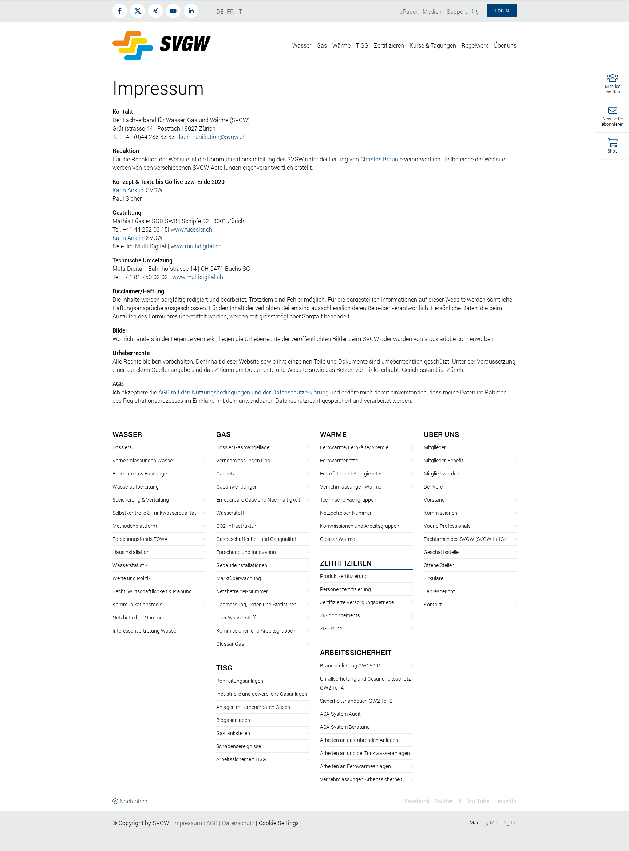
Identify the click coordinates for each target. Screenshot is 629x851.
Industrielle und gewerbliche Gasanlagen (261, 693)
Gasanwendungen (237, 486)
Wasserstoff (230, 512)
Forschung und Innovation (246, 552)
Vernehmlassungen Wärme (350, 486)
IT (239, 11)
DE (219, 11)
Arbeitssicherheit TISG (241, 759)
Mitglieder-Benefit (443, 460)
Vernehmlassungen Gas (243, 460)
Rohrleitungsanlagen (239, 680)
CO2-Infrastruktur (236, 525)
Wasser (127, 434)
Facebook (417, 801)
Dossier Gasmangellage (242, 447)
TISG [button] (362, 45)
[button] (612, 84)
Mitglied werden (441, 473)
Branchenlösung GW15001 (350, 665)
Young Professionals (447, 525)
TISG (224, 667)
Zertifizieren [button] (389, 45)
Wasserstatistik (130, 565)
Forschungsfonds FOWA (140, 538)
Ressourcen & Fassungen (141, 473)
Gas (223, 434)
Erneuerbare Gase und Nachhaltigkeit (258, 499)
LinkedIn (505, 801)
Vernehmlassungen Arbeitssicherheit (361, 779)
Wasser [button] (301, 45)
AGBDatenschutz (230, 823)
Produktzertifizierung (344, 576)
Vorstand (434, 499)
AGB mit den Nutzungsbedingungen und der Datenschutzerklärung (243, 392)
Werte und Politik (131, 578)
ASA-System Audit (340, 713)
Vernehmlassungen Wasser (143, 460)
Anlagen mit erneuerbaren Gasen (253, 706)
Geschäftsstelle (441, 552)
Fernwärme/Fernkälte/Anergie (354, 447)
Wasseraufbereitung (135, 486)
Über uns (441, 434)
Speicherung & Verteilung (140, 499)
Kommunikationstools (137, 604)
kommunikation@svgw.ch (212, 136)
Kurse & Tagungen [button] (433, 45)
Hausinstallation (131, 552)
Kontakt (433, 604)
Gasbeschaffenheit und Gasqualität (256, 538)
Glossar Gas (230, 643)
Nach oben (132, 801)
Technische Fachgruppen (348, 499)
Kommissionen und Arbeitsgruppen (256, 630)
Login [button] (502, 10)
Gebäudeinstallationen (241, 565)
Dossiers (122, 447)
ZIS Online (331, 628)
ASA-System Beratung (345, 726)
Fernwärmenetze (339, 460)
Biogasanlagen (233, 719)
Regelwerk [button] (475, 45)
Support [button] (457, 11)
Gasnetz (225, 473)
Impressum (187, 823)
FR (230, 11)
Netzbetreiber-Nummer (138, 617)
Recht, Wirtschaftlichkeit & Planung (152, 591)
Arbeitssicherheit (356, 652)
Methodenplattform (134, 525)
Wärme (333, 434)
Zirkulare (433, 578)
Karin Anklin (127, 190)
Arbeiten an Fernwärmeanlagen (355, 766)
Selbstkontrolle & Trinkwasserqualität (154, 512)
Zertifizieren (346, 562)
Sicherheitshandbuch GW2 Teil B (356, 700)
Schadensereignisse (238, 746)
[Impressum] (202, 823)
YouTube (478, 801)
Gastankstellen (233, 733)
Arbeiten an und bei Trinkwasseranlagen (365, 753)
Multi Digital (503, 822)
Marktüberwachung (238, 578)
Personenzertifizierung (345, 589)
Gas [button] (322, 45)
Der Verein (435, 486)
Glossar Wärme (337, 538)
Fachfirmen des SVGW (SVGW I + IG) (465, 538)
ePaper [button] (409, 11)
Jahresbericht (439, 591)
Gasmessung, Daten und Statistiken (256, 604)
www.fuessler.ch (191, 229)
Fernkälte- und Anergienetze (351, 473)
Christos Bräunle (381, 159)
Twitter (444, 801)
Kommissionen (440, 512)
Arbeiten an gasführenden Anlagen (359, 739)
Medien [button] (432, 11)
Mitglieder (435, 447)
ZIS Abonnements (340, 615)
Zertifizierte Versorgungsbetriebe (357, 602)
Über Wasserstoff (236, 617)
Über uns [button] (505, 45)
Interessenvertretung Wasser (145, 630)
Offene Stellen (439, 565)
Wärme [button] (341, 45)
